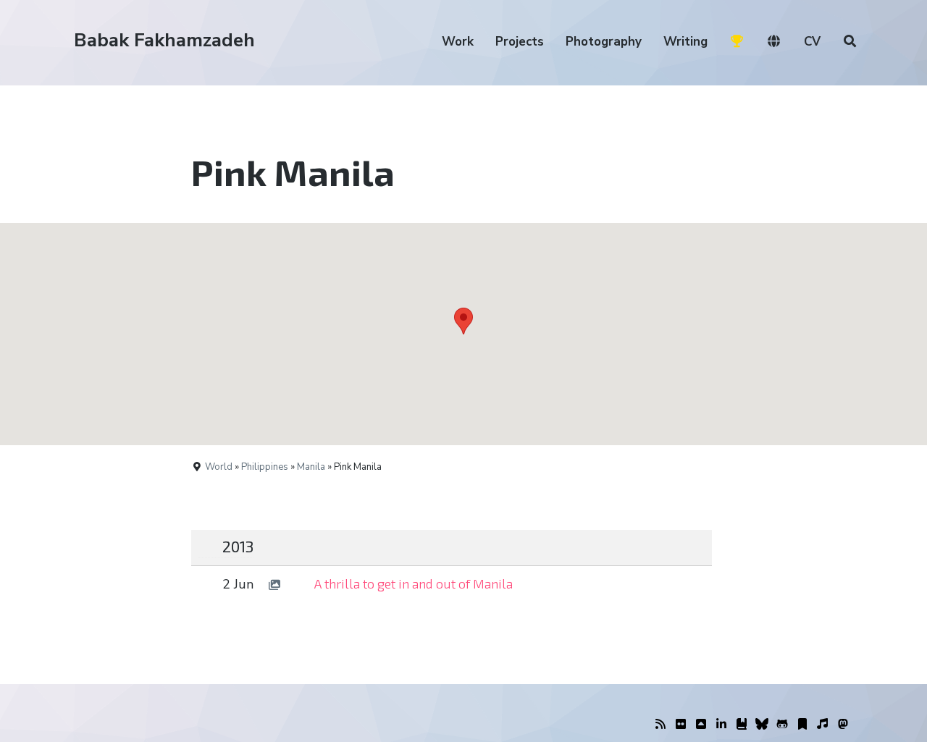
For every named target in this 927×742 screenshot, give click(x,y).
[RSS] (660, 725)
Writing (685, 41)
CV (812, 41)
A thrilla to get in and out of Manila (413, 583)
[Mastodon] (843, 725)
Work (458, 41)
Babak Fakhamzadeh (164, 40)
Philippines (264, 466)
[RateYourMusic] (823, 725)
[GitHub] (782, 725)
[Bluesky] (762, 725)
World (218, 466)
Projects (519, 41)
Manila (311, 466)
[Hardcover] (741, 725)
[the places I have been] (701, 725)
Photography (604, 41)
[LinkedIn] (721, 725)
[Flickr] (681, 725)
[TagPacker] (802, 725)
